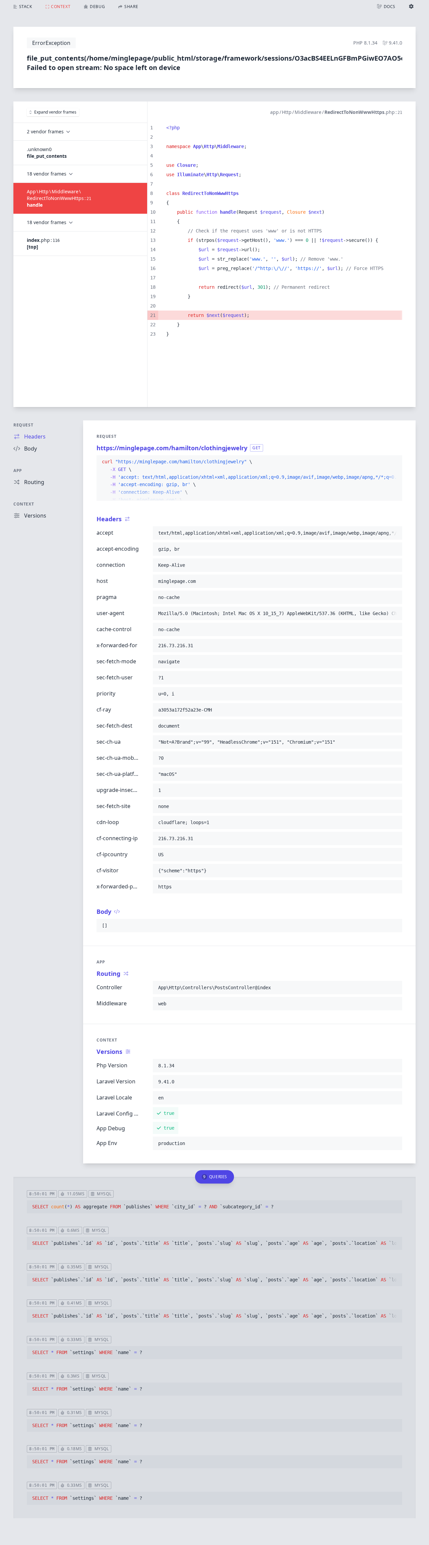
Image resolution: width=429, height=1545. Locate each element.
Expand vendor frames (55, 112)
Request (23, 425)
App (17, 470)
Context (23, 504)
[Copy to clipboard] (394, 462)
